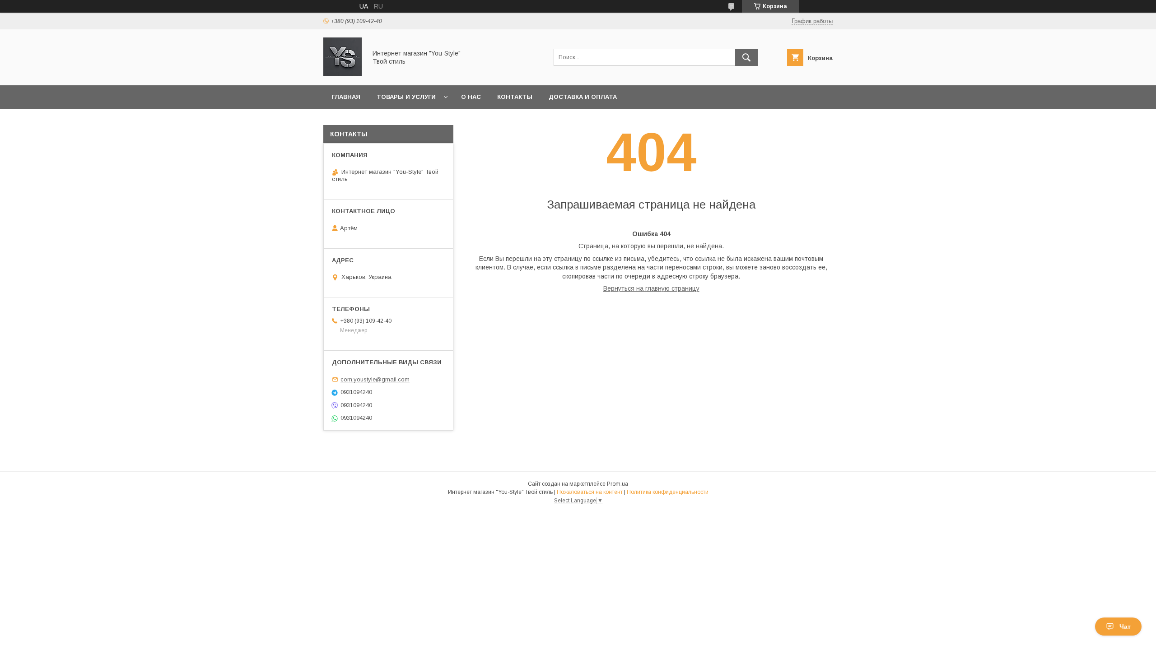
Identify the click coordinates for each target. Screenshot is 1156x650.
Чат (1125, 626)
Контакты (514, 96)
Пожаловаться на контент (590, 492)
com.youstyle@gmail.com (375, 379)
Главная (345, 96)
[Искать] (746, 57)
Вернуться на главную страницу (651, 288)
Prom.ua (617, 484)
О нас (471, 96)
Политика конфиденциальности (668, 492)
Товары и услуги (406, 96)
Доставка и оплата (583, 96)
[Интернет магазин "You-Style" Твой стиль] (342, 73)
